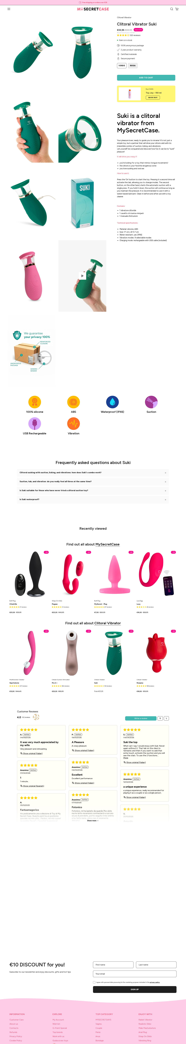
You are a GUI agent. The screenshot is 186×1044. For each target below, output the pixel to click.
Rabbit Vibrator (145, 1020)
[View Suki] (82, 276)
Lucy (138, 604)
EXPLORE (57, 1014)
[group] (93, 2)
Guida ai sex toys (60, 1040)
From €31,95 (98, 691)
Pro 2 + (54, 683)
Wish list (56, 1024)
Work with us (58, 1036)
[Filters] (160, 718)
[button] (171, 9)
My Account (58, 1020)
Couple (99, 1028)
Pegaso (55, 604)
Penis (98, 1032)
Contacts (13, 1028)
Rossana (140, 683)
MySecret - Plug (100, 604)
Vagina (98, 1024)
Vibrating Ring (145, 1040)
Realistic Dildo (145, 1024)
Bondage (100, 1040)
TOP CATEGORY (104, 1014)
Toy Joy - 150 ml (153, 93)
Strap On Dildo (145, 1036)
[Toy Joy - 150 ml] (130, 94)
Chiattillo (13, 604)
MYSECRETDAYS (103, 1020)
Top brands (58, 1032)
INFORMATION (17, 1014)
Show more (91, 821)
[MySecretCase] (93, 9)
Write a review (140, 718)
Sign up (135, 989)
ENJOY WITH (145, 1014)
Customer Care (16, 1020)
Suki (96, 683)
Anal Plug (143, 1032)
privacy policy (155, 982)
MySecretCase (108, 544)
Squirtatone (14, 683)
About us (13, 1024)
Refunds (13, 1032)
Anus (98, 1036)
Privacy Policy (15, 1036)
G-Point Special (60, 1028)
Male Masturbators (147, 1028)
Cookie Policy (15, 1040)
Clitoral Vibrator (107, 623)
